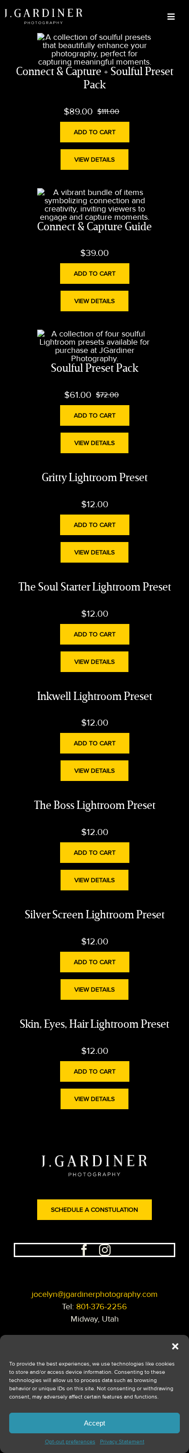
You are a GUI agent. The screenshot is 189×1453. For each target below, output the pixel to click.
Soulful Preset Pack (94, 368)
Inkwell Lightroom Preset (94, 697)
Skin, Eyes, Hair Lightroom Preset (94, 1024)
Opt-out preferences (70, 1441)
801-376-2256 (101, 1306)
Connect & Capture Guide (94, 227)
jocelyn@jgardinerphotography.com (95, 1294)
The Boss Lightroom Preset (95, 806)
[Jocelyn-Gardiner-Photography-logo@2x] (44, 13)
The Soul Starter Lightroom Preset (94, 587)
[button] (175, 1346)
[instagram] (105, 1250)
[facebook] (84, 1250)
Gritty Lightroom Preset (95, 478)
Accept (94, 1423)
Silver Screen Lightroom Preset (95, 915)
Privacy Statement (122, 1441)
